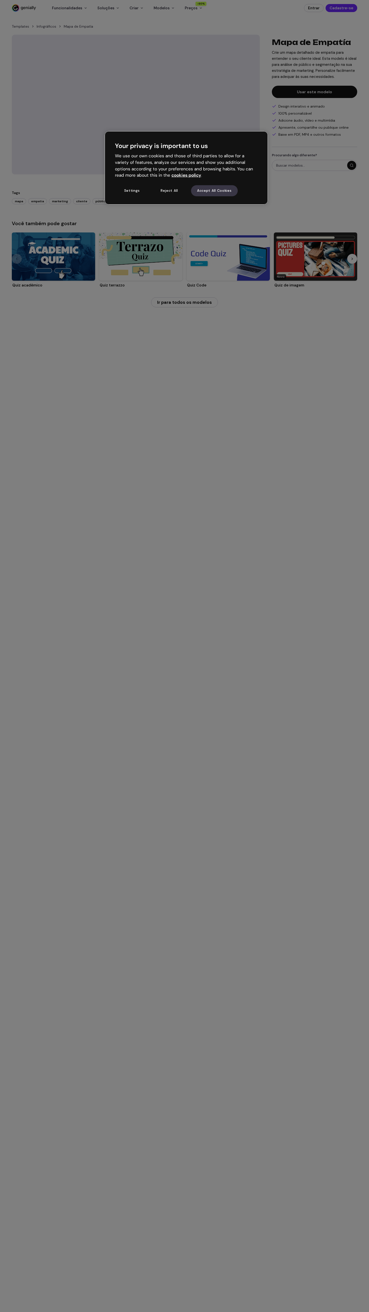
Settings (132, 190)
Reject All (169, 190)
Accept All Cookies (214, 190)
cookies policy (186, 175)
